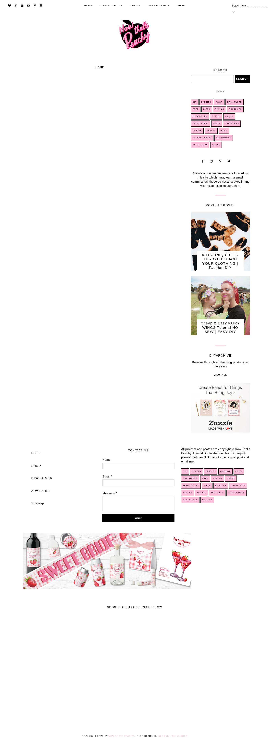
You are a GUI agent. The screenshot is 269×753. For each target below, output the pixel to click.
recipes (207, 500)
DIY (195, 102)
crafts (196, 471)
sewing (219, 109)
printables (200, 116)
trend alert (201, 123)
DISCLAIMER (41, 478)
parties (206, 102)
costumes (235, 109)
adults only (236, 492)
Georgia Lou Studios (172, 736)
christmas (232, 123)
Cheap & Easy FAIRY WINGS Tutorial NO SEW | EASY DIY (220, 327)
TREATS (136, 5)
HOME (88, 5)
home (223, 130)
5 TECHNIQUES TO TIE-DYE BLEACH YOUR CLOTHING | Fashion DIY (220, 261)
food (219, 102)
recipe (216, 116)
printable (217, 492)
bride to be (200, 145)
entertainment (202, 137)
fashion (225, 471)
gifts (216, 123)
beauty (211, 130)
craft (216, 145)
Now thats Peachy (121, 736)
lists (206, 109)
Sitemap (37, 503)
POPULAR (221, 485)
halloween (234, 102)
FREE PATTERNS (159, 5)
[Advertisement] (118, 671)
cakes (229, 116)
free (196, 109)
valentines (223, 137)
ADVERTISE (41, 490)
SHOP (181, 5)
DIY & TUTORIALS (111, 5)
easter (197, 130)
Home (100, 67)
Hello (220, 91)
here (237, 185)
